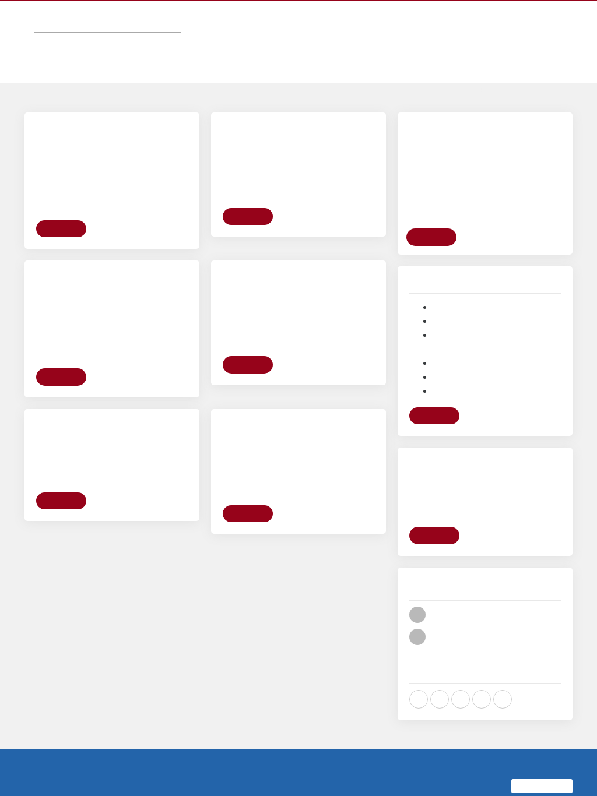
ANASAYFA (175, 31)
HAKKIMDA (222, 31)
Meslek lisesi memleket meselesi (494, 299)
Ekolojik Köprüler (464, 369)
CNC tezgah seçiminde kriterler (491, 285)
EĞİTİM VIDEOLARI (373, 31)
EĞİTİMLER (312, 31)
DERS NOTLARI (440, 31)
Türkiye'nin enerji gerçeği (479, 341)
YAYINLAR (268, 31)
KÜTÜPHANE (497, 31)
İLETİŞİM (544, 31)
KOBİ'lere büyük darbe (475, 355)
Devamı (62, 297)
